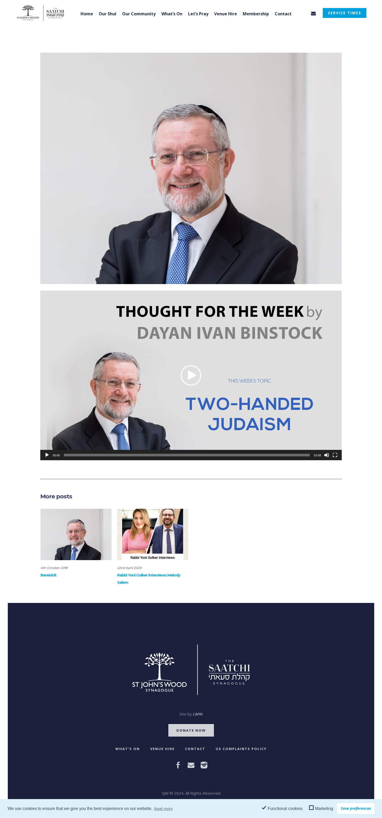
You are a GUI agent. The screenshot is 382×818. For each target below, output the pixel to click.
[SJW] (191, 669)
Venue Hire (162, 748)
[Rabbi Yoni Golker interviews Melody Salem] (152, 534)
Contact (195, 748)
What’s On (127, 748)
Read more (163, 808)
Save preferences (356, 808)
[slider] (187, 455)
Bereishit (48, 575)
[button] (191, 375)
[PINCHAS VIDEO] (191, 167)
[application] (191, 375)
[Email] (313, 13)
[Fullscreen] (335, 455)
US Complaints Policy (241, 748)
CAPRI (198, 714)
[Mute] (326, 455)
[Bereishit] (76, 534)
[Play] (47, 455)
